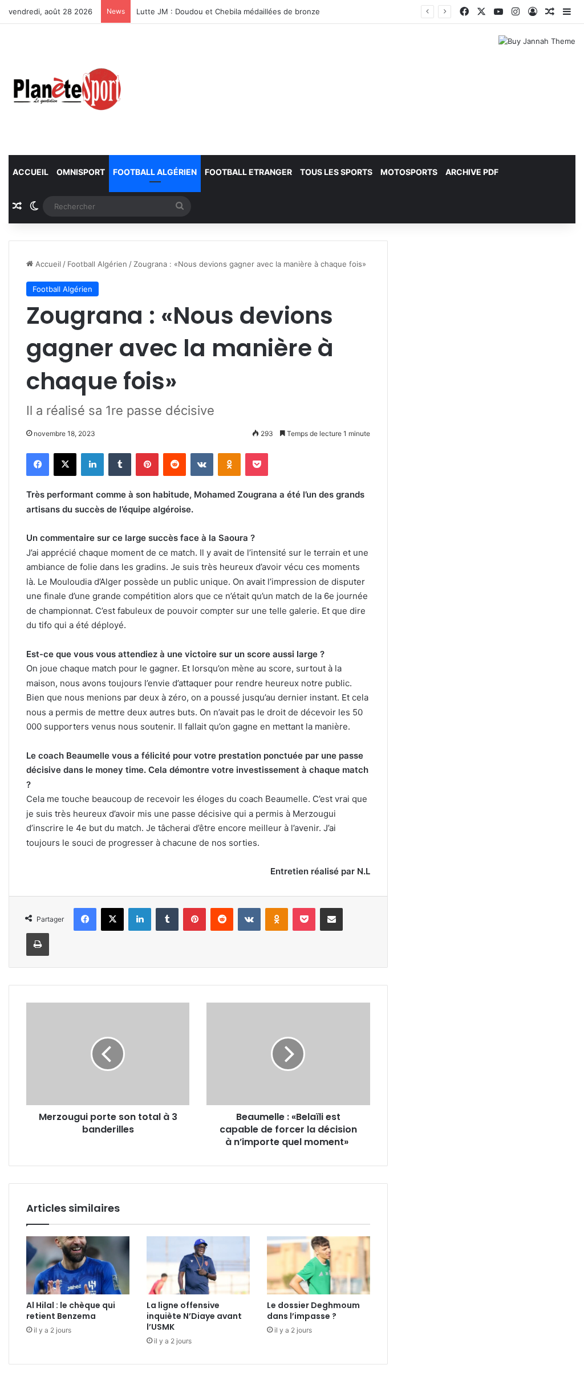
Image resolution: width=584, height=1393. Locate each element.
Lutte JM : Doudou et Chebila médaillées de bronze (228, 11)
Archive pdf (471, 172)
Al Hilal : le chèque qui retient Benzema (70, 1311)
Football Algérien (155, 172)
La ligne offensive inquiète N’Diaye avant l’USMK (194, 1316)
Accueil (30, 172)
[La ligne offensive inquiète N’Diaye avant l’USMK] (198, 1265)
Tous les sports (336, 172)
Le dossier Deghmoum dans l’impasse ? (313, 1311)
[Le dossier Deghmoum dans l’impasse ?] (318, 1265)
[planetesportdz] (66, 89)
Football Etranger (248, 172)
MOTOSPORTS (408, 172)
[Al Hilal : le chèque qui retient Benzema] (77, 1265)
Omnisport (80, 172)
